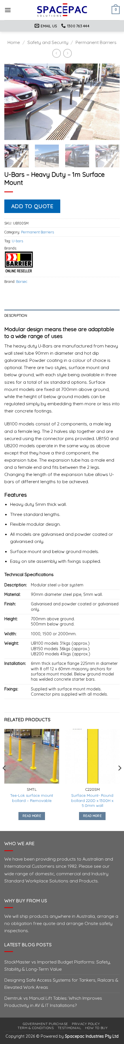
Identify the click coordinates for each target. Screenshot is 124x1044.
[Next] (110, 101)
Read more (31, 816)
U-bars (17, 241)
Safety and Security (47, 42)
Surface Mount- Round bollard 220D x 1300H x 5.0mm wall (92, 800)
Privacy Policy (86, 1024)
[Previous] (14, 101)
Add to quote (32, 206)
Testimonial (69, 1028)
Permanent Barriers (96, 42)
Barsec (21, 281)
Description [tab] (15, 315)
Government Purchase (45, 1024)
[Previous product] (67, 53)
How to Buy (96, 1028)
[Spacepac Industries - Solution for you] (62, 10)
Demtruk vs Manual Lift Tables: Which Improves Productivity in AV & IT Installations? (53, 1001)
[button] (7, 10)
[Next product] (56, 53)
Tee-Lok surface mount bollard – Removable (31, 798)
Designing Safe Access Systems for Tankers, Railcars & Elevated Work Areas (61, 983)
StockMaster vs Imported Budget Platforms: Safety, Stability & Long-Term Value (57, 965)
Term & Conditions (36, 1028)
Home (13, 42)
